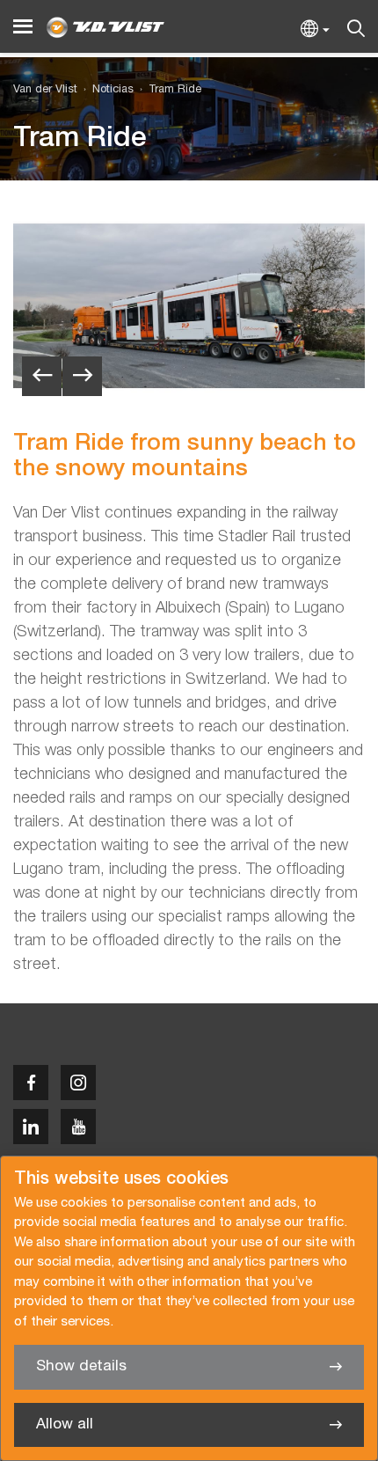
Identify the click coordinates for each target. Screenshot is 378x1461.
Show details (81, 1366)
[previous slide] (42, 376)
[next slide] (82, 376)
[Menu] (23, 26)
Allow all (64, 1424)
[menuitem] (105, 90)
